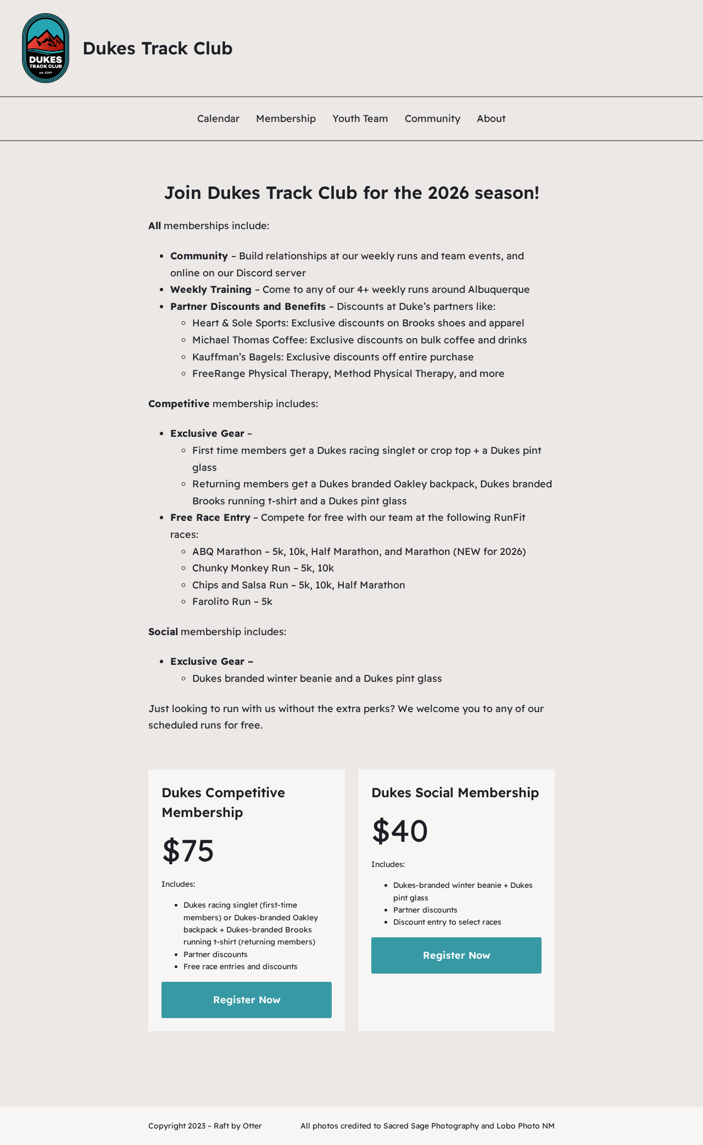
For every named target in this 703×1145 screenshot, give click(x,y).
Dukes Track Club (157, 48)
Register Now (247, 999)
